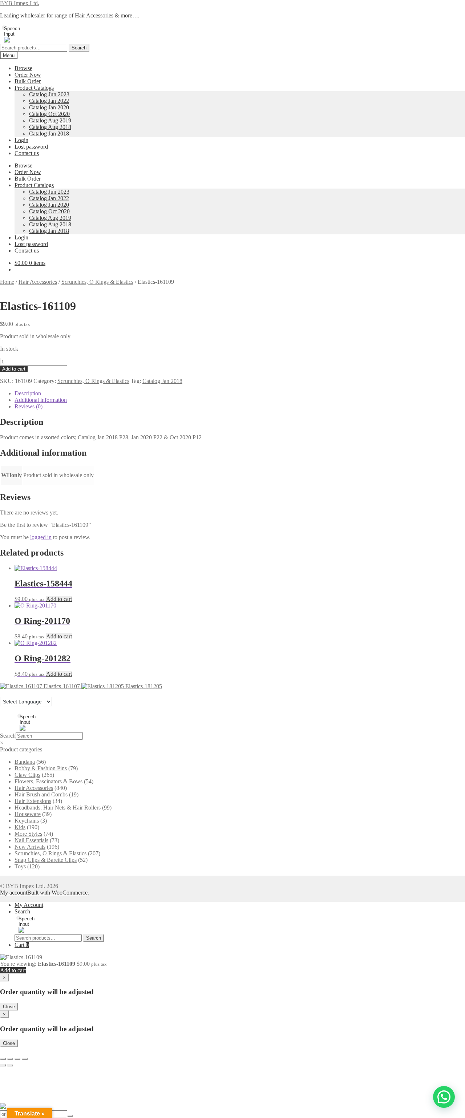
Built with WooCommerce (57, 892)
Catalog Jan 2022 (49, 101)
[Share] (17, 1059)
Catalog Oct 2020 (49, 114)
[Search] (70, 1116)
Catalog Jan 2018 (49, 133)
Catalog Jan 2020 (49, 107)
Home (7, 282)
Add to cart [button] (59, 599)
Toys (20, 866)
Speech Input (5, 28)
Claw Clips (27, 775)
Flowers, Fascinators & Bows (48, 781)
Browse (23, 68)
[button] (444, 1097)
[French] (10, 692)
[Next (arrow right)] (10, 1065)
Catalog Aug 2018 (50, 127)
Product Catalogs (34, 88)
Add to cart (13, 369)
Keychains (27, 821)
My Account (29, 905)
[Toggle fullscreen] (10, 1059)
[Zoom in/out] (3, 1059)
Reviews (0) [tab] (29, 406)
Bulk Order (28, 81)
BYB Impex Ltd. (19, 3)
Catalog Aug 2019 (50, 120)
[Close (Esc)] (25, 1059)
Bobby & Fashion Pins (41, 768)
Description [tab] (28, 393)
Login (21, 140)
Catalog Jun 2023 (49, 94)
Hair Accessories (38, 282)
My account (13, 892)
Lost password (31, 147)
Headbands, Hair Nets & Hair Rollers (58, 807)
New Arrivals (30, 847)
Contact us (27, 153)
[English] (3, 692)
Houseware (28, 814)
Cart (22, 945)
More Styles (28, 834)
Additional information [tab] (41, 400)
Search (79, 48)
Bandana (25, 762)
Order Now (28, 75)
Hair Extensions (33, 801)
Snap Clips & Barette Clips (46, 860)
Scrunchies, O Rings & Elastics (97, 282)
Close (9, 1006)
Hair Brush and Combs (41, 794)
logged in (41, 537)
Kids (20, 827)
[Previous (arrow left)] (3, 1065)
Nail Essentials (31, 840)
